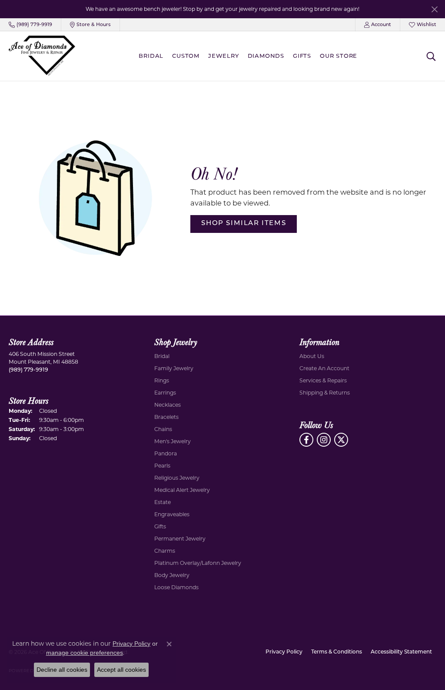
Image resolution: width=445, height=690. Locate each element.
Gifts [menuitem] (160, 526)
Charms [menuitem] (164, 550)
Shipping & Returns (324, 392)
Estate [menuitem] (162, 502)
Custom (185, 56)
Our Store (338, 56)
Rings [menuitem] (161, 380)
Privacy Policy (284, 652)
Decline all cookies (62, 669)
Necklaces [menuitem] (167, 404)
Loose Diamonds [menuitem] (176, 587)
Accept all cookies (121, 669)
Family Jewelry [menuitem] (173, 368)
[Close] (434, 9)
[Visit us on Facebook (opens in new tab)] (306, 440)
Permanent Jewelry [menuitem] (180, 538)
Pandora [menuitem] (165, 453)
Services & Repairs (323, 380)
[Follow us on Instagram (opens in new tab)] (324, 440)
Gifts (302, 56)
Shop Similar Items (243, 223)
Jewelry (223, 56)
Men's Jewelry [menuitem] (172, 441)
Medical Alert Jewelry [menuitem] (182, 490)
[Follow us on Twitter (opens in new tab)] (341, 440)
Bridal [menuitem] (161, 356)
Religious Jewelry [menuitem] (176, 477)
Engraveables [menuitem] (171, 514)
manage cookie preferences (84, 652)
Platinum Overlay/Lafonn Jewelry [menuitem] (197, 563)
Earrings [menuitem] (165, 392)
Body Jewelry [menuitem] (171, 575)
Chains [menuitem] (163, 429)
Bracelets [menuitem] (166, 417)
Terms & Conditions (336, 652)
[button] (377, 24)
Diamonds (266, 56)
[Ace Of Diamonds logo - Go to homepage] (42, 56)
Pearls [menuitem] (162, 465)
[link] (30, 24)
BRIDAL (151, 56)
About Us (311, 356)
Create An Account (324, 368)
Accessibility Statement (401, 652)
